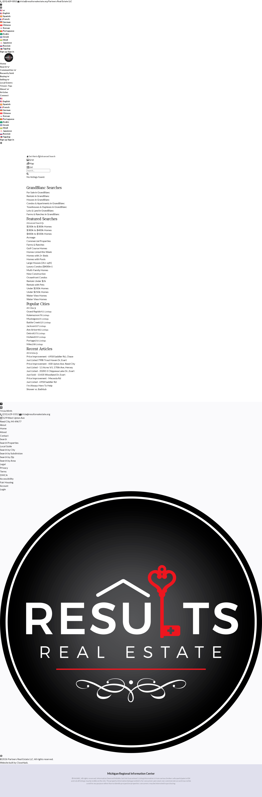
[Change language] (2, 10)
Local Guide (6, 446)
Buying (3, 76)
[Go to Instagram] (1, 7)
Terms (3, 471)
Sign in (11, 51)
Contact (4, 435)
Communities (6, 70)
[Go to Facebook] (1, 4)
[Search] (28, 173)
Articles (4, 92)
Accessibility (6, 478)
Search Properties (9, 442)
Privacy (4, 467)
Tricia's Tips (6, 86)
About (3, 89)
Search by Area (8, 460)
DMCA (4, 475)
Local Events (6, 82)
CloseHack (22, 762)
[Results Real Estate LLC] (131, 752)
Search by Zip (7, 457)
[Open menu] (1, 142)
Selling (3, 79)
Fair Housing (6, 482)
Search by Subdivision (11, 453)
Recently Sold (7, 73)
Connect (4, 95)
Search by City (7, 449)
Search (3, 66)
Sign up (3, 51)
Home (3, 63)
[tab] (131, 160)
